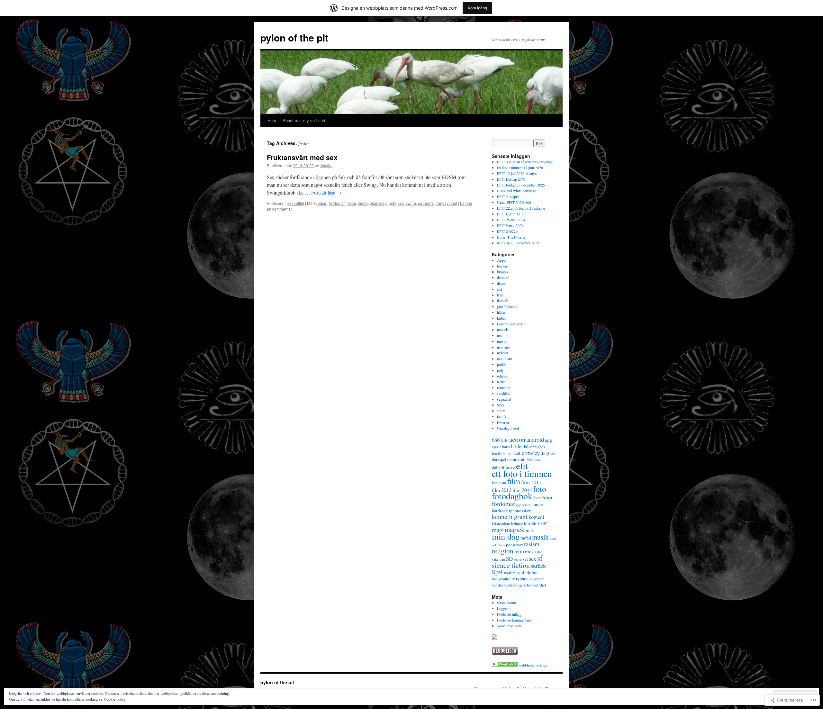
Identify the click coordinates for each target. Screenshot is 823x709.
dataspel (503, 277)
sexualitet (295, 203)
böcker (502, 265)
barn (506, 447)
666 (496, 439)
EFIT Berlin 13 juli (511, 213)
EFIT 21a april (508, 196)
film (500, 294)
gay (518, 505)
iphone (515, 511)
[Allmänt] (505, 665)
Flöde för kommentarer (514, 620)
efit (499, 289)
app (548, 440)
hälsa (501, 312)
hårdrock (500, 511)
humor (537, 504)
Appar (502, 260)
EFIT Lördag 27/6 (511, 179)
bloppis (502, 271)
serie (518, 559)
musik (501, 341)
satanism (498, 559)
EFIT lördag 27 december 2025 (521, 184)
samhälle (503, 393)
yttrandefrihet (535, 585)
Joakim (326, 165)
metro (363, 203)
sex (401, 203)
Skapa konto (506, 602)
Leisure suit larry (510, 323)
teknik (501, 416)
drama (537, 460)
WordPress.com (509, 625)
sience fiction (511, 565)
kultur (501, 318)
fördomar (337, 203)
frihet (547, 498)
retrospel (503, 387)
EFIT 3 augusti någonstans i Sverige (525, 161)
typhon (522, 579)
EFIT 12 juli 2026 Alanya (517, 173)
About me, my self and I (305, 120)
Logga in (504, 608)
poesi (510, 545)
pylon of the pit (294, 37)
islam (526, 511)
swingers (426, 203)
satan (539, 552)
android (535, 439)
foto (539, 488)
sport (501, 410)
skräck (538, 565)
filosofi (502, 300)
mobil (525, 538)
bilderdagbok (534, 447)
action (517, 439)
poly (392, 203)
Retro (501, 381)
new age (503, 347)
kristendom (501, 523)
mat (499, 335)
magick (502, 329)
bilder (517, 446)
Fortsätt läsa (326, 192)
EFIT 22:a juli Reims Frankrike (521, 208)
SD (509, 558)
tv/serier (503, 422)
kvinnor (517, 523)
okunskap (378, 203)
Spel (500, 404)
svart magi (512, 573)
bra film (498, 453)
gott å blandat (507, 306)
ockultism (504, 358)
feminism (499, 482)
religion (503, 375)
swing (411, 203)
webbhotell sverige (533, 665)
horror (526, 505)
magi (498, 530)
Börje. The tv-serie (511, 237)
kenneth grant (510, 516)
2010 (504, 440)
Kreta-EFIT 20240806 (514, 202)
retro (519, 551)
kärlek (530, 523)
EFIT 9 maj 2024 (510, 225)
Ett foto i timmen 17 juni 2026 (520, 167)
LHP (542, 523)
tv (513, 579)
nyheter (502, 352)
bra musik (513, 453)
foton (537, 497)
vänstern (537, 579)
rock (529, 551)
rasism (531, 544)
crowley (531, 453)
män (553, 538)
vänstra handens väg (507, 585)
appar (496, 447)
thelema (530, 572)
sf (540, 558)
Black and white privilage (516, 190)
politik (502, 364)
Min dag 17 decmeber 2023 (518, 242)
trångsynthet (446, 203)
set (525, 559)
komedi (536, 517)
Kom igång (477, 7)
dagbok (548, 453)
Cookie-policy (115, 699)
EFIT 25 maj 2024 (511, 219)
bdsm (322, 203)
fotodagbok (512, 496)
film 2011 (531, 482)
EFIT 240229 (507, 231)
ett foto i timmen (522, 473)
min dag (506, 536)
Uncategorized (508, 428)
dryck (501, 283)
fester (351, 203)
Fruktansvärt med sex (302, 157)
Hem (271, 120)
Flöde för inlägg (509, 614)
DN (529, 459)
